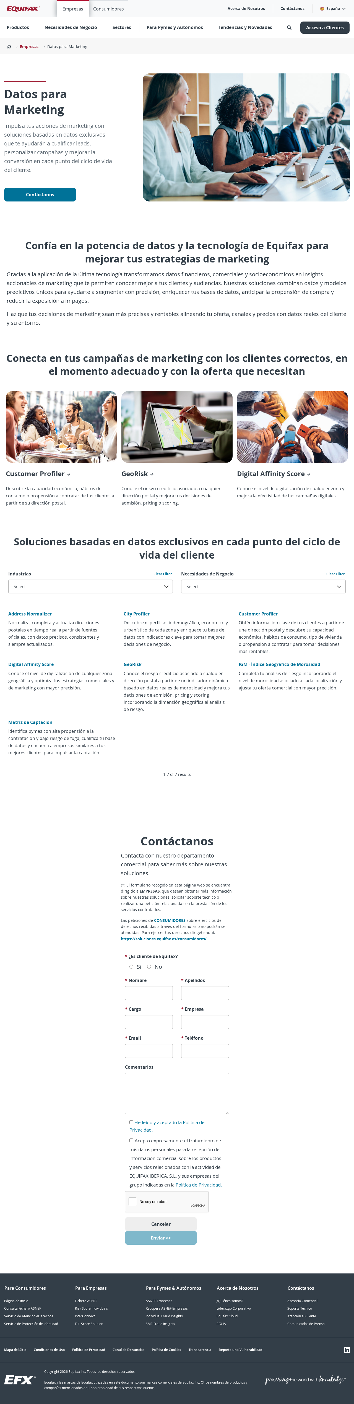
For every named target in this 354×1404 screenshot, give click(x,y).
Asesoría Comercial (302, 1301)
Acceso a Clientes (325, 28)
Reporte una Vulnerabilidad (240, 1349)
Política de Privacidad (88, 1349)
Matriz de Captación (30, 722)
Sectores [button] (122, 27)
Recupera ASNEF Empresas (167, 1308)
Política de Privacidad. (199, 1185)
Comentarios (139, 1067)
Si (139, 966)
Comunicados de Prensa (306, 1323)
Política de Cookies (166, 1349)
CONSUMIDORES (170, 920)
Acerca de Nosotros (246, 8)
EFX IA (221, 1323)
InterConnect (85, 1316)
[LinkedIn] (347, 1349)
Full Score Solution (89, 1323)
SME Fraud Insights (160, 1323)
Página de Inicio (16, 1301)
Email (133, 1038)
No (158, 966)
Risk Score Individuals (91, 1308)
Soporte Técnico (299, 1308)
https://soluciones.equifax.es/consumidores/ (164, 938)
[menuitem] (73, 8)
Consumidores (108, 9)
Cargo (133, 1009)
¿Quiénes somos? (230, 1301)
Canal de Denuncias (128, 1349)
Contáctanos (292, 8)
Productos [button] (18, 27)
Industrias (19, 574)
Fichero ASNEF (86, 1301)
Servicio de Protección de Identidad (31, 1323)
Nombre (136, 980)
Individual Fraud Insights (164, 1316)
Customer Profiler (258, 614)
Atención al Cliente (301, 1316)
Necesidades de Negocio (207, 574)
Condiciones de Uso (49, 1349)
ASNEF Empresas (159, 1301)
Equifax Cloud (227, 1316)
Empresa (192, 1009)
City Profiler (137, 614)
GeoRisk (133, 664)
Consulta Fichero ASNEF (22, 1308)
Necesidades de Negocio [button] (71, 27)
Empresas (73, 9)
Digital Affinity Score (31, 664)
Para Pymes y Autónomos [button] (175, 27)
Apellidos (193, 980)
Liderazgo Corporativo (234, 1308)
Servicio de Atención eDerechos (28, 1316)
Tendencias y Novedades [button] (245, 27)
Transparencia (200, 1349)
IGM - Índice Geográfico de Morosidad (279, 664)
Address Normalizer (30, 614)
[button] (333, 8)
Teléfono (192, 1038)
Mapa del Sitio (15, 1349)
